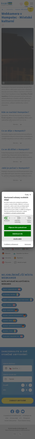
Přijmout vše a (17, 227)
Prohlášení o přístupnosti (11, 244)
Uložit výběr (17, 239)
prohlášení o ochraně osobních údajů (14, 213)
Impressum (28, 244)
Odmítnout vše (17, 234)
